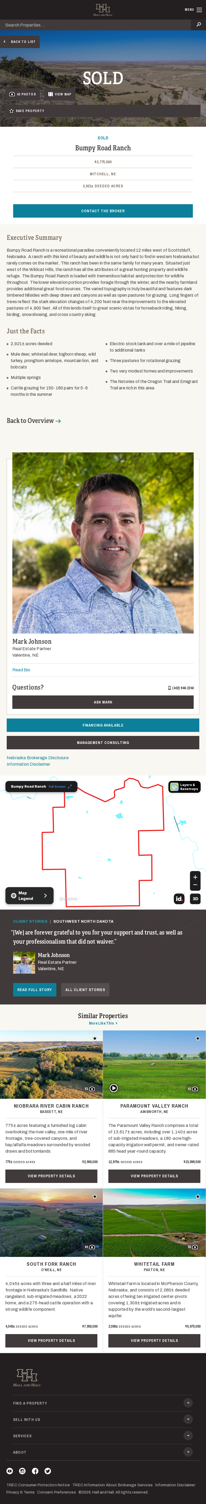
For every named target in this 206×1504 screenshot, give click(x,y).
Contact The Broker (103, 211)
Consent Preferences (56, 1492)
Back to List (23, 42)
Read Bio (21, 670)
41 (189, 1089)
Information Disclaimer (28, 764)
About (20, 1452)
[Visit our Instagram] (22, 1472)
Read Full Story (34, 989)
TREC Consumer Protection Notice (38, 1485)
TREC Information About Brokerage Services (112, 1485)
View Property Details (51, 1176)
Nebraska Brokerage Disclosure (38, 757)
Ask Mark (103, 702)
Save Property (30, 111)
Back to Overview (30, 421)
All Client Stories (85, 989)
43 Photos (26, 94)
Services (22, 1436)
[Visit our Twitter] (48, 1472)
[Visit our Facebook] (35, 1472)
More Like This (101, 1023)
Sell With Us (26, 1419)
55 (189, 1247)
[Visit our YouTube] (9, 1472)
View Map (63, 94)
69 (86, 1247)
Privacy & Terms (20, 1492)
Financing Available (103, 725)
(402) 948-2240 (183, 688)
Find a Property (30, 1403)
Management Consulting (103, 742)
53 (86, 1089)
